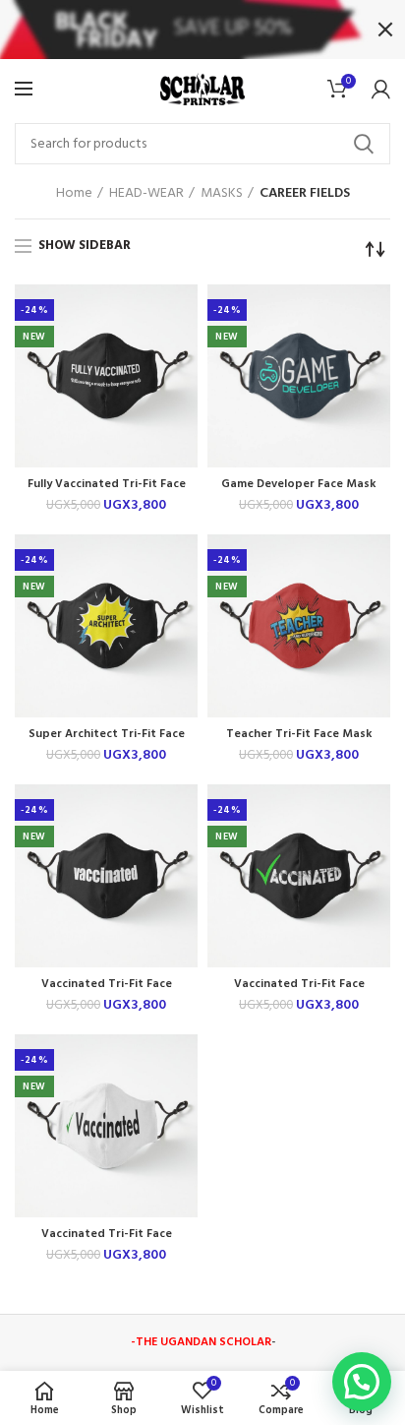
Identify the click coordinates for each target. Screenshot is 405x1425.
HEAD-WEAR (146, 194)
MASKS (222, 194)
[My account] (381, 88)
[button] (361, 1381)
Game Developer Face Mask (298, 484)
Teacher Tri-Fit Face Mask (299, 734)
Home (74, 194)
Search (363, 143)
